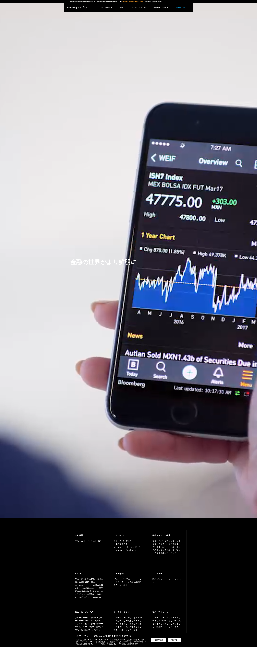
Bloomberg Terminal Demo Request (107, 1)
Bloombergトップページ (78, 7)
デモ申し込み (181, 7)
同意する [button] (174, 640)
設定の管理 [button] (159, 640)
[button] (83, 1)
